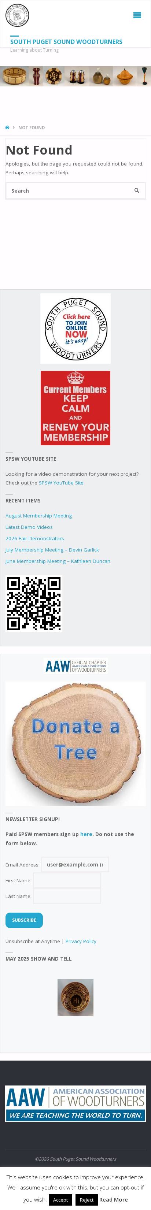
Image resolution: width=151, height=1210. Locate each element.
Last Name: (19, 896)
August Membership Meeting (38, 515)
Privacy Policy (81, 941)
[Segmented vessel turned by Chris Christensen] (75, 997)
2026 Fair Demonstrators (34, 538)
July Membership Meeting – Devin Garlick (52, 549)
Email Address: (23, 864)
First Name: (19, 880)
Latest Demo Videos (29, 527)
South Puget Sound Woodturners (66, 42)
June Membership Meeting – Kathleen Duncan (57, 561)
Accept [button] (60, 1199)
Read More (113, 1199)
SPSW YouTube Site (61, 482)
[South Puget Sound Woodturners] (17, 15)
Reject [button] (86, 1199)
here (86, 834)
